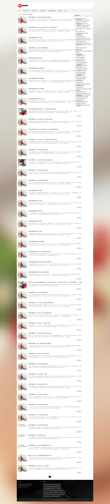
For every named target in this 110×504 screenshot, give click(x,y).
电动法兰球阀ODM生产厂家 (48, 484)
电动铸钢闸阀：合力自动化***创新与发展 (38, 353)
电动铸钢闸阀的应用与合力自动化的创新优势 (39, 251)
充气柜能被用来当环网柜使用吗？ (82, 26)
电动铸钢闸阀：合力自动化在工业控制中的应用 (40, 119)
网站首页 (24, 14)
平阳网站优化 (54, 494)
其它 (65, 10)
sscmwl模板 (48, 499)
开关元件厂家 (46, 490)
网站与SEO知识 (26, 10)
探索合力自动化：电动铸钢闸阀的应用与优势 (39, 455)
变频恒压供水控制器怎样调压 (81, 47)
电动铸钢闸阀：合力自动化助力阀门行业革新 (39, 17)
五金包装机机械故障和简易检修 (82, 96)
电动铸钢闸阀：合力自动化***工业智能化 (38, 465)
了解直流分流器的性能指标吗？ (82, 101)
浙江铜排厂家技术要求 (80, 59)
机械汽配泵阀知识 (51, 10)
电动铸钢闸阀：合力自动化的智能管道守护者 (39, 445)
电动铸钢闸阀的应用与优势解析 (36, 78)
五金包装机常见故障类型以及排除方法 (83, 83)
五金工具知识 (42, 10)
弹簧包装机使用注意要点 (80, 78)
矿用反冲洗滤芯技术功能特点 (81, 62)
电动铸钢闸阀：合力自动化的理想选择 (38, 292)
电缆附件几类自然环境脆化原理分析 (83, 43)
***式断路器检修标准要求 (81, 98)
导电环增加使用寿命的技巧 (81, 91)
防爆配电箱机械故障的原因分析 (82, 65)
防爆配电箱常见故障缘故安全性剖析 (83, 38)
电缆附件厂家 (56, 492)
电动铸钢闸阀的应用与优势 (35, 58)
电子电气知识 (34, 10)
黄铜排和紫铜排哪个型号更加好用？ (83, 20)
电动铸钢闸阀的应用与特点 (35, 211)
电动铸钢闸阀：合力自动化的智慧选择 (38, 404)
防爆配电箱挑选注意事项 (80, 60)
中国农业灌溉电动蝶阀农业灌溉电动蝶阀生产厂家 (52, 486)
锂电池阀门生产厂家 (60, 494)
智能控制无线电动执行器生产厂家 (49, 488)
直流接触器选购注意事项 (80, 73)
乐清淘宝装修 (58, 488)
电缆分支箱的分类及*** (80, 31)
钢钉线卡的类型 (79, 49)
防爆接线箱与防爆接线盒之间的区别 (83, 25)
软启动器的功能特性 (80, 54)
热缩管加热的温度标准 (80, 85)
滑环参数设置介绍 (79, 34)
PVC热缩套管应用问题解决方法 (82, 69)
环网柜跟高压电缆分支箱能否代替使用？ (84, 39)
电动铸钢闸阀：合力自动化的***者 (37, 435)
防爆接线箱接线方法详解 (80, 67)
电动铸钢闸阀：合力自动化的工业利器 (38, 425)
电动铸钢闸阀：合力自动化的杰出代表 (38, 170)
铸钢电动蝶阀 (46, 492)
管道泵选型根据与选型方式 (81, 41)
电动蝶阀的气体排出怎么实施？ (82, 23)
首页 (19, 10)
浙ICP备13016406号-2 (24, 487)
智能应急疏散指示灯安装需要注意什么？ (84, 95)
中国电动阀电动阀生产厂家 (55, 496)
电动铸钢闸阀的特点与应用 (35, 200)
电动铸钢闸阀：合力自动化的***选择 (37, 374)
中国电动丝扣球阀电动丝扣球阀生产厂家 (56, 490)
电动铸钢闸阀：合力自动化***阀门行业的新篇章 (40, 160)
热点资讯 (60, 10)
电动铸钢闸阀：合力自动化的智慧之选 (38, 363)
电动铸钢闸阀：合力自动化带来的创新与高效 (39, 333)
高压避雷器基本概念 (80, 80)
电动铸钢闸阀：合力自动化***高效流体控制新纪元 (41, 302)
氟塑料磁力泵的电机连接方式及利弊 (83, 93)
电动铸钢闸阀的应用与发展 (35, 37)
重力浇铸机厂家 (62, 492)
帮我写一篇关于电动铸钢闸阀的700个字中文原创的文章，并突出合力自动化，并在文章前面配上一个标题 (55, 282)
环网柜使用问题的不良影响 (81, 70)
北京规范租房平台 (47, 496)
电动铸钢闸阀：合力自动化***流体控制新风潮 (39, 313)
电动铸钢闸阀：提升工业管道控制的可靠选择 (39, 343)
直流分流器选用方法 (80, 87)
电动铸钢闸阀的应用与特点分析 (36, 98)
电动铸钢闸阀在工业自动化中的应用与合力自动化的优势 (42, 27)
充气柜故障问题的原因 (80, 57)
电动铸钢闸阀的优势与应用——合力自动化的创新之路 (42, 109)
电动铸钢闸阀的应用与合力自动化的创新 (38, 272)
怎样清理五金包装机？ (80, 100)
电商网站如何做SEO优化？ (81, 18)
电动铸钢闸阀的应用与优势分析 (36, 68)
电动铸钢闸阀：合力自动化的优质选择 (38, 149)
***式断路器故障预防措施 (81, 64)
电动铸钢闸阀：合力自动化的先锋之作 (38, 394)
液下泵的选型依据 (79, 82)
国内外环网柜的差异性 (80, 36)
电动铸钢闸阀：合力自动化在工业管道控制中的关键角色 (42, 139)
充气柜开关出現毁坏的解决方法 (82, 33)
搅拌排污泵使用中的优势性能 (81, 21)
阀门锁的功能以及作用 (80, 75)
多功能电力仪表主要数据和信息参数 (83, 105)
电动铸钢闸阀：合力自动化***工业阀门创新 (39, 323)
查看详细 (79, 115)
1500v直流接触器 (57, 484)
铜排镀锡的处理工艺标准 (80, 103)
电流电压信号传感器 (47, 494)
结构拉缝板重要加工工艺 (80, 55)
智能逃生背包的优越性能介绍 (81, 77)
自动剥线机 (51, 492)
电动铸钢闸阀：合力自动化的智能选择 (38, 47)
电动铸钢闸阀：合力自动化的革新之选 (38, 384)
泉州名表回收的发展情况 (80, 72)
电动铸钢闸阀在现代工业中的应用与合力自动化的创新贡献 (43, 129)
